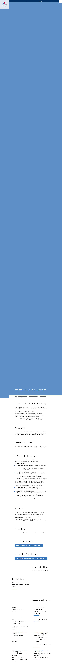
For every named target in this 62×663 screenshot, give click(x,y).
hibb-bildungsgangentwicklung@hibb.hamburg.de (20, 584)
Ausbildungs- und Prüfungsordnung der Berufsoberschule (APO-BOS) (32, 558)
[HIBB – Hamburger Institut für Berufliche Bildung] (4, 4)
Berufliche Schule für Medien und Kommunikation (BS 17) (29, 545)
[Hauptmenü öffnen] (60, 1)
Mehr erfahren (14, 588)
